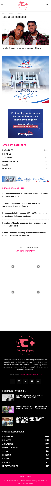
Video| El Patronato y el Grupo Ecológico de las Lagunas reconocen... (30, 420)
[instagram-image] (13, 266)
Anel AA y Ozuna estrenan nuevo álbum (21, 48)
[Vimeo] (32, 381)
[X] (25, 381)
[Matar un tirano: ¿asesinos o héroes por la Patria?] (8, 397)
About (22, 477)
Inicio (4, 13)
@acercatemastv (25, 251)
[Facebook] (12, 381)
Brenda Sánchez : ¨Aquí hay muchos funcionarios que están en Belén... (32, 408)
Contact (28, 477)
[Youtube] (38, 381)
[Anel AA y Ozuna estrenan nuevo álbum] (25, 33)
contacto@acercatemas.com (31, 374)
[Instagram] (19, 381)
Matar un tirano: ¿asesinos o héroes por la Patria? (29, 396)
